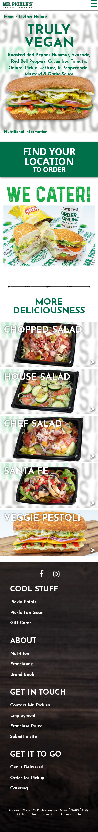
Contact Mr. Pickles (30, 705)
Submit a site (23, 737)
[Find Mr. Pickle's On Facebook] (41, 574)
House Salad (37, 377)
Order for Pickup (27, 778)
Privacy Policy (78, 810)
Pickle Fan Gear (26, 613)
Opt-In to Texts (28, 814)
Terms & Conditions (55, 814)
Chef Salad (33, 424)
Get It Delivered (26, 767)
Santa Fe (26, 471)
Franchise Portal (27, 726)
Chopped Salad (43, 330)
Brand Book (22, 675)
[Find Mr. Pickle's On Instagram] (56, 574)
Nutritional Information (25, 132)
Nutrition (19, 654)
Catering (19, 788)
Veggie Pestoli (42, 518)
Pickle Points (23, 602)
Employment (23, 716)
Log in (76, 814)
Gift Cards (21, 623)
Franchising (21, 664)
